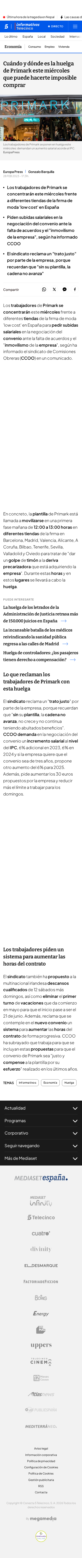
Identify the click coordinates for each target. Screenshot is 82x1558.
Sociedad (57, 36)
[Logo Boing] (41, 1297)
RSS (41, 1486)
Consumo (34, 46)
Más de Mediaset (21, 1158)
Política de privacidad (41, 1461)
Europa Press (13, 171)
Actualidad (15, 1107)
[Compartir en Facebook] (75, 289)
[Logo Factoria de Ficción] (41, 1281)
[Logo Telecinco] (41, 1217)
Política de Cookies (41, 1473)
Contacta (41, 1492)
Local (42, 36)
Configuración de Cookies (41, 1467)
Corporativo (16, 1132)
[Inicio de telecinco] (6, 26)
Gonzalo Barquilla (41, 171)
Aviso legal (41, 1448)
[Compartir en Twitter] (54, 289)
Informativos (27, 1082)
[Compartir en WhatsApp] (44, 289)
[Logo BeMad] (41, 1329)
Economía (13, 47)
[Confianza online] (41, 1540)
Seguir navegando (22, 1145)
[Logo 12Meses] (41, 1378)
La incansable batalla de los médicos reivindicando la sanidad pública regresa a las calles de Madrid (37, 637)
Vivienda (63, 46)
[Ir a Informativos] (27, 26)
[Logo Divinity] (41, 1249)
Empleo (50, 46)
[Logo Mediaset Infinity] (41, 1201)
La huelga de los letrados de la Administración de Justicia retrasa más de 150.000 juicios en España (40, 614)
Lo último (11, 36)
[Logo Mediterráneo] (41, 1426)
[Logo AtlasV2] (41, 1394)
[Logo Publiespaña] (41, 1410)
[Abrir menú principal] (75, 26)
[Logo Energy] (41, 1313)
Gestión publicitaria (41, 1480)
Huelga (69, 1082)
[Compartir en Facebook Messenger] (65, 289)
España (28, 36)
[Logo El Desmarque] (41, 1265)
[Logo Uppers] (41, 1346)
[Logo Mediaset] (41, 1180)
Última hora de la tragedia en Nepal (30, 17)
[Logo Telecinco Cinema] (41, 1362)
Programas (15, 1120)
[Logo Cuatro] (41, 1233)
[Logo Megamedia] (43, 1519)
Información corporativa (41, 1455)
